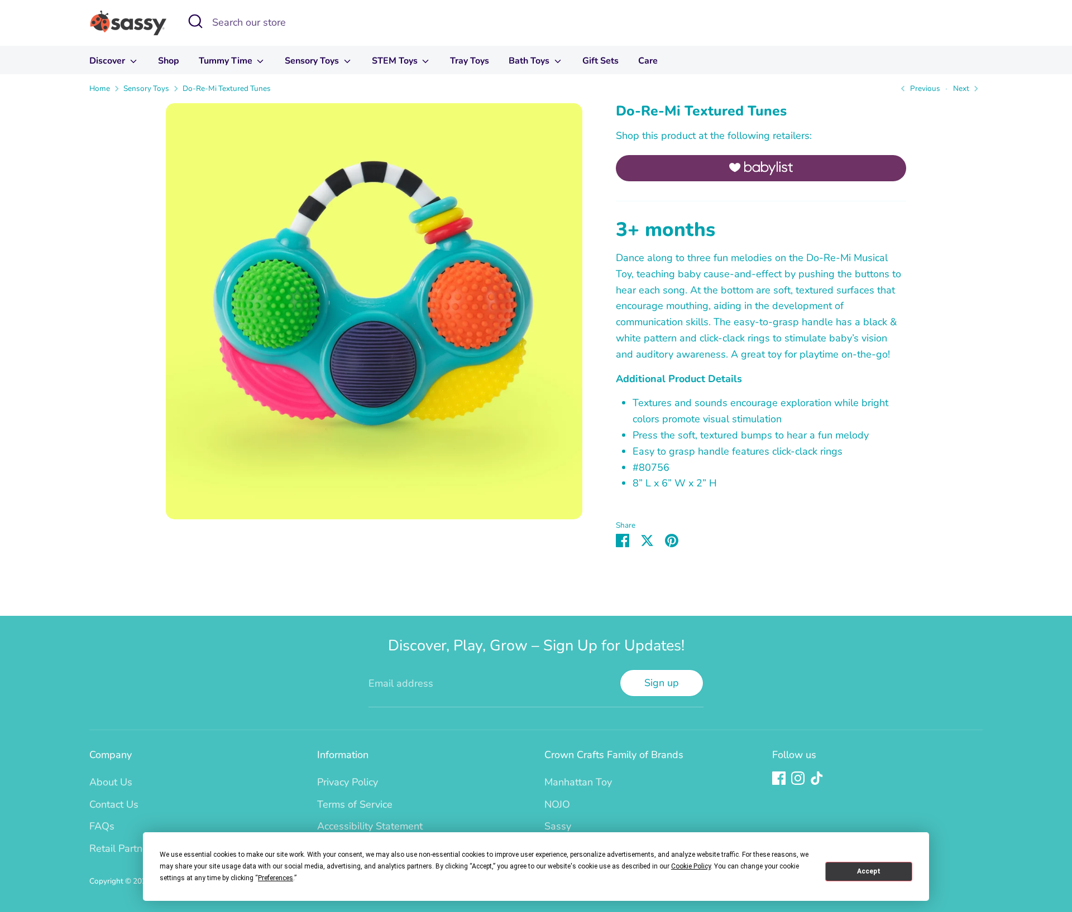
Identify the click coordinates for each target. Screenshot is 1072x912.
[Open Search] (195, 21)
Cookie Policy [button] (691, 866)
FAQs (101, 826)
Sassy (557, 826)
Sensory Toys (313, 61)
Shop (168, 61)
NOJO (557, 804)
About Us (110, 782)
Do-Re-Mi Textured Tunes (227, 88)
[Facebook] (779, 778)
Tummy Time (227, 61)
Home (99, 88)
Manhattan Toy (578, 782)
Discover (108, 61)
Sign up (661, 682)
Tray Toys (469, 61)
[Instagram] (798, 778)
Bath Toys (530, 61)
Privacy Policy (347, 782)
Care (648, 61)
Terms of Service (355, 804)
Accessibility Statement (370, 826)
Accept (868, 871)
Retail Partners (122, 848)
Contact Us (113, 804)
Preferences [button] (275, 878)
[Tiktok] (817, 778)
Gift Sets (600, 61)
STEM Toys (396, 61)
